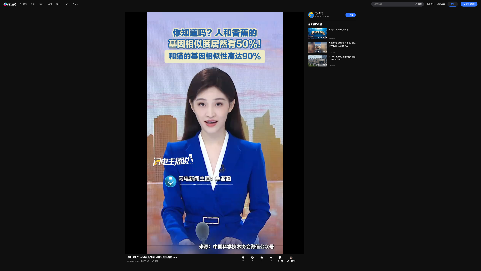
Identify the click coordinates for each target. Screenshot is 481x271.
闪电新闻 (319, 13)
